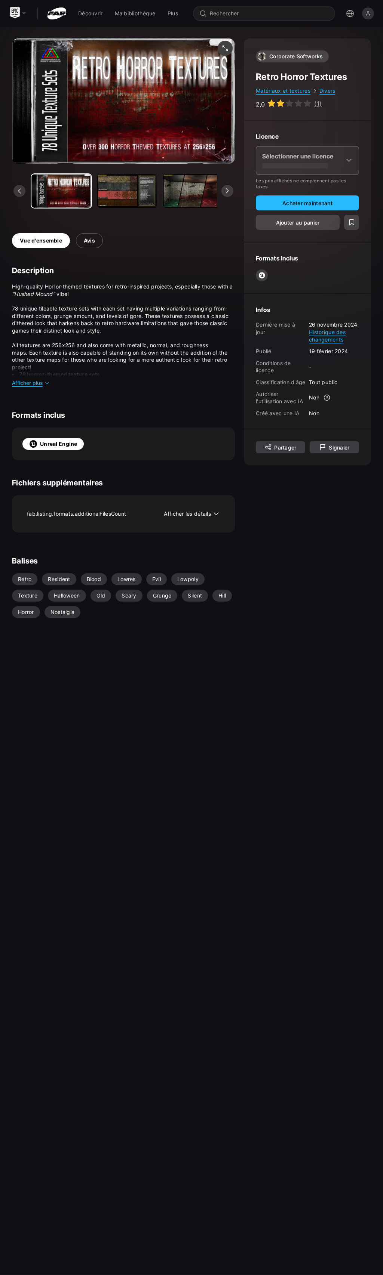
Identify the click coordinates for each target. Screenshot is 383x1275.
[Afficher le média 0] (61, 191)
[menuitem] (90, 13)
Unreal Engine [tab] (58, 444)
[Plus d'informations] (326, 397)
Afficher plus (27, 383)
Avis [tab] (89, 240)
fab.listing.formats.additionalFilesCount (119, 513)
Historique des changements (327, 336)
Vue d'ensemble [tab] (41, 240)
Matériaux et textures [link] (283, 90)
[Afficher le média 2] (193, 191)
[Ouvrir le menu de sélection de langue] (350, 13)
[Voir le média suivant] (227, 191)
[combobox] (269, 13)
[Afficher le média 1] (127, 191)
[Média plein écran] (225, 48)
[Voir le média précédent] (19, 191)
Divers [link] (327, 90)
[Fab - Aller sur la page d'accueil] (56, 13)
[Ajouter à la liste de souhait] (351, 222)
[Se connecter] (368, 13)
